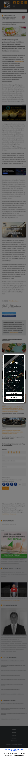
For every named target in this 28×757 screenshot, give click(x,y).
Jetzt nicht (14, 397)
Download (14, 393)
